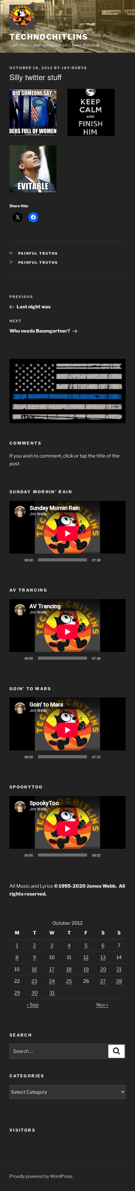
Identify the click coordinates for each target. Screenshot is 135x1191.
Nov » (102, 1005)
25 (69, 981)
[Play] (17, 560)
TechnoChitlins (48, 36)
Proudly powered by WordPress (41, 1176)
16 (34, 969)
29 (17, 993)
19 (86, 969)
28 (119, 981)
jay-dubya (74, 68)
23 (34, 981)
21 (119, 969)
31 (52, 993)
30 (34, 993)
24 (52, 981)
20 (103, 969)
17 (51, 969)
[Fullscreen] (117, 560)
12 (86, 957)
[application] (67, 533)
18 (69, 969)
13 (103, 957)
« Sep (33, 1005)
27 (103, 981)
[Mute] (107, 560)
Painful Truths (38, 253)
